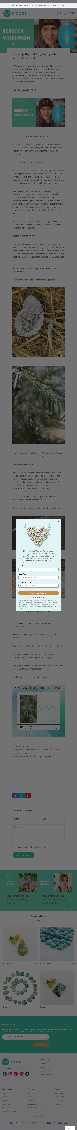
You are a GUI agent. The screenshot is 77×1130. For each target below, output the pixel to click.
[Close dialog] (59, 521)
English (68, 1128)
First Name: (22, 566)
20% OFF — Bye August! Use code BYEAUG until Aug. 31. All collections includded (40, 5)
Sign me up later (38, 597)
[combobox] (70, 1128)
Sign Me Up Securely (39, 593)
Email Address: (24, 574)
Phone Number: (24, 582)
